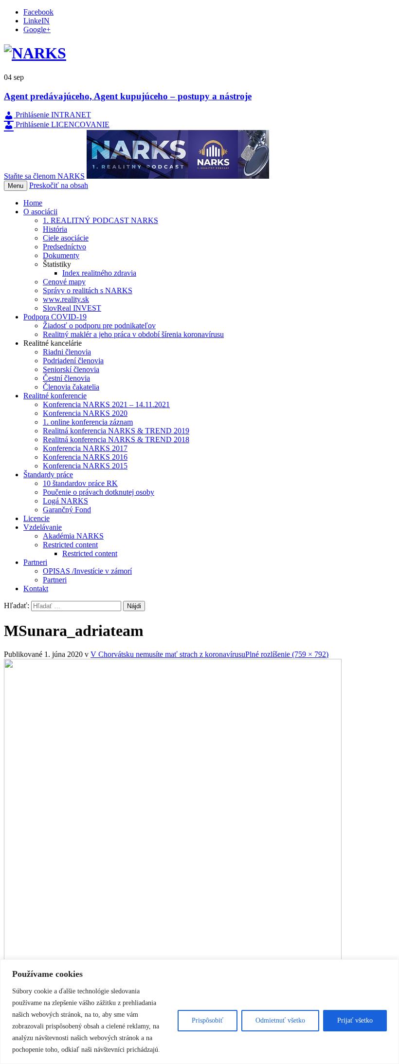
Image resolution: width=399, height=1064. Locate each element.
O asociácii (40, 211)
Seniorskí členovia (71, 369)
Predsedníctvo (64, 247)
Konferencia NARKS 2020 (85, 413)
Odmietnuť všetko (280, 1020)
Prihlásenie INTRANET (52, 115)
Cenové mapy (64, 282)
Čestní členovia (66, 378)
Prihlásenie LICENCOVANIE (61, 124)
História (55, 229)
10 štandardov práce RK (80, 483)
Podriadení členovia (73, 360)
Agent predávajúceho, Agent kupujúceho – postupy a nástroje (128, 96)
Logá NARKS (65, 501)
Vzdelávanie (42, 527)
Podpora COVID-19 (55, 317)
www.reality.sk (66, 299)
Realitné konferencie (55, 396)
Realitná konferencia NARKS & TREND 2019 (116, 431)
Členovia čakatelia (71, 387)
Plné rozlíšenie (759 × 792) (286, 654)
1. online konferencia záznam (88, 422)
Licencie (36, 518)
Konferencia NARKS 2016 (85, 457)
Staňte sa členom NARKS (44, 176)
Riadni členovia (67, 352)
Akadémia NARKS (73, 536)
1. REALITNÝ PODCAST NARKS (100, 220)
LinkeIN (36, 21)
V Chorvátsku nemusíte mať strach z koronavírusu (168, 654)
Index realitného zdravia (99, 273)
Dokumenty (61, 255)
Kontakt (35, 588)
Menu (15, 185)
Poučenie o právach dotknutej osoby (98, 492)
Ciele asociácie (66, 238)
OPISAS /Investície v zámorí (87, 571)
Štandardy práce (48, 474)
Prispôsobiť (207, 1020)
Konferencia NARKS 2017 (85, 448)
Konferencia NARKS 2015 (85, 466)
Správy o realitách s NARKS (87, 290)
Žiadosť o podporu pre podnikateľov (99, 325)
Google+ (37, 29)
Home (32, 203)
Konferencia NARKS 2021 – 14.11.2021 (106, 404)
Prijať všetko (355, 1020)
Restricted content (70, 545)
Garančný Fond (67, 509)
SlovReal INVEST (72, 308)
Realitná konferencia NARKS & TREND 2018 (116, 439)
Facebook (38, 12)
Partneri (35, 562)
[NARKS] (35, 53)
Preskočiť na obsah (58, 185)
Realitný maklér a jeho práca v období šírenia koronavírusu (133, 334)
